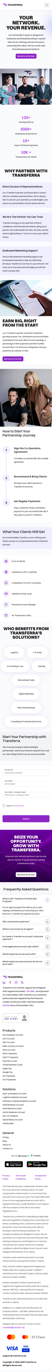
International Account (12, 1108)
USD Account (9, 1038)
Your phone (9, 770)
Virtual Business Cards (12, 1064)
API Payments (9, 1076)
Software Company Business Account (19, 1101)
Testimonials (8, 1123)
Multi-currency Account (13, 1046)
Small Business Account (13, 1104)
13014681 (30, 991)
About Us (7, 1144)
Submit (26, 818)
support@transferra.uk (14, 1355)
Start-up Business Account (15, 1093)
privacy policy (19, 806)
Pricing (6, 1137)
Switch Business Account (14, 1112)
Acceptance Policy (41, 1177)
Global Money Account (13, 1119)
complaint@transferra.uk (14, 1327)
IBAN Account (9, 1050)
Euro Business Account (13, 1035)
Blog (5, 1141)
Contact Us (7, 1148)
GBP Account (9, 1042)
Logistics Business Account (15, 1097)
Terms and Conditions (21, 1177)
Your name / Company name (15, 792)
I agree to (15, 806)
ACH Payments (9, 1079)
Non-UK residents (10, 1116)
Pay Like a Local (10, 1061)
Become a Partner (26, 56)
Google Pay (8, 1072)
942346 (6, 1005)
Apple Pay (7, 1068)
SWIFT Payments (10, 1057)
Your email (8, 781)
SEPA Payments (10, 1053)
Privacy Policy (6, 1177)
